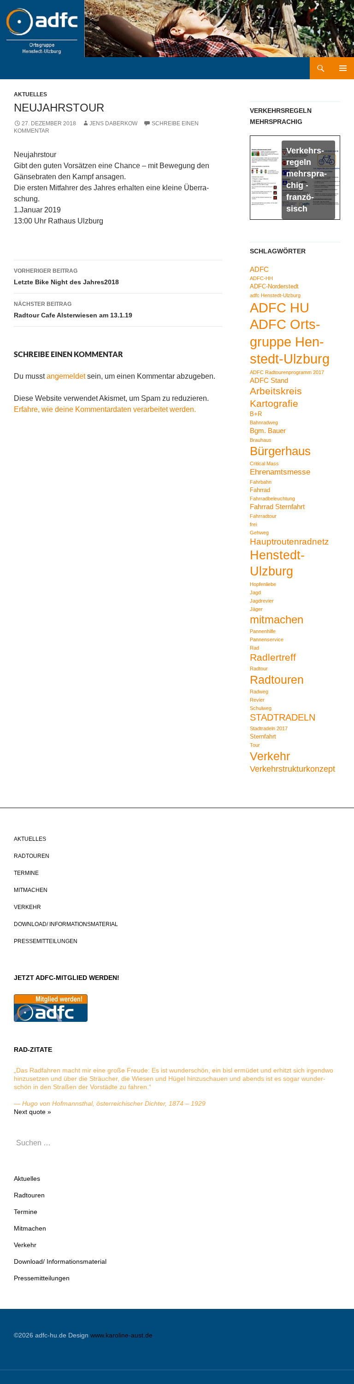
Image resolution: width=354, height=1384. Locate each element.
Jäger (256, 609)
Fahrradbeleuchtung (272, 498)
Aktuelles (30, 94)
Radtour (259, 668)
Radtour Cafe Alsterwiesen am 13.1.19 (73, 310)
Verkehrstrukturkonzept (292, 769)
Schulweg (260, 708)
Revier (257, 700)
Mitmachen (30, 890)
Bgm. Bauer (268, 430)
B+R (256, 414)
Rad (254, 648)
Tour (255, 745)
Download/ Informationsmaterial (66, 924)
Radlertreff (273, 657)
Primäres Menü (343, 68)
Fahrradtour (263, 516)
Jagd (255, 592)
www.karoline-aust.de (121, 1335)
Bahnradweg (264, 422)
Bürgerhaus (280, 451)
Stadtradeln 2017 (269, 728)
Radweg (259, 691)
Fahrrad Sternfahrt (277, 506)
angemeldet (66, 376)
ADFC (259, 269)
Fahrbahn (260, 482)
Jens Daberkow (113, 123)
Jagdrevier (262, 601)
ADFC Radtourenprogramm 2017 (287, 372)
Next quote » (32, 1111)
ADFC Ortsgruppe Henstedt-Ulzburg (290, 341)
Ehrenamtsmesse (280, 472)
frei (253, 524)
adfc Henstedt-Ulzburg (275, 295)
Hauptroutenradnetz (289, 541)
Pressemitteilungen (45, 941)
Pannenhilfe (263, 631)
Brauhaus (260, 440)
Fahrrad (260, 490)
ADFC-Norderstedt (274, 286)
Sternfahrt (263, 736)
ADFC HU (279, 307)
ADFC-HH (261, 278)
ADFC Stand (269, 380)
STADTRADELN (282, 717)
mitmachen (276, 619)
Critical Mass (264, 463)
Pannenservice (266, 639)
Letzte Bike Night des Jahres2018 (66, 277)
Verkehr (270, 756)
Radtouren (277, 679)
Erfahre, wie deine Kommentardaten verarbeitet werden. (105, 409)
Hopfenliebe (263, 584)
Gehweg (259, 532)
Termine (26, 873)
